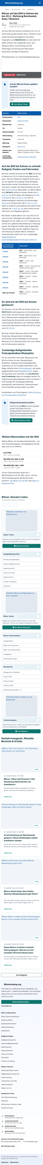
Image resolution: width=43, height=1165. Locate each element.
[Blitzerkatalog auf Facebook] (3, 1149)
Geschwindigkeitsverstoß (9, 1043)
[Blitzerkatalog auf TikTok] (15, 1149)
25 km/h (5, 262)
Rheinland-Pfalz (23, 121)
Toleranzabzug (11, 190)
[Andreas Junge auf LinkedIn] (7, 1149)
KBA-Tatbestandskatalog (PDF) (11, 1141)
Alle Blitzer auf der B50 (19, 481)
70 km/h (5, 288)
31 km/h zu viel (31, 203)
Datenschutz (14, 1162)
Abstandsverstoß (7, 1050)
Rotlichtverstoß (6, 1047)
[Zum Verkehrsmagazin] (21, 706)
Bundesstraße (16, 9)
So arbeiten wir (6, 1006)
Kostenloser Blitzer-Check (9, 1070)
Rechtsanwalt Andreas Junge (11, 1104)
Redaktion (4, 1101)
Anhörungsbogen (25, 368)
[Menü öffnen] (39, 3)
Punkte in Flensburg (8, 1061)
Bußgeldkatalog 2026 (8, 1040)
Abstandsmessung (7, 1027)
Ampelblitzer (5, 1031)
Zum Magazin (22, 731)
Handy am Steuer (7, 1054)
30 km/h (5, 267)
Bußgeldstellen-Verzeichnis (10, 1074)
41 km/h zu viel (17, 208)
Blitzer (7, 9)
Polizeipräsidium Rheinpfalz (27, 157)
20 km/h (5, 256)
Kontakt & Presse (7, 1108)
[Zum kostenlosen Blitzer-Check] (21, 520)
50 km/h (5, 277)
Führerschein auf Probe (9, 1081)
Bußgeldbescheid (25, 371)
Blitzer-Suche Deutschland (10, 1016)
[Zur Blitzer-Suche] (21, 602)
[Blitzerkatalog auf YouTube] (11, 1149)
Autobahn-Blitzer (7, 1020)
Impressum (4, 1162)
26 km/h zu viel (21, 198)
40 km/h (5, 272)
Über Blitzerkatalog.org (9, 1097)
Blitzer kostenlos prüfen (21, 1002)
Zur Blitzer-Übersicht (22, 627)
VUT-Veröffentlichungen (30, 1141)
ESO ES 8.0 (21, 147)
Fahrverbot (6, 203)
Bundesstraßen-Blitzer (8, 1024)
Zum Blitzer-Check (21, 104)
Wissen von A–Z (6, 1088)
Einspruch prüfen (22, 546)
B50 (24, 9)
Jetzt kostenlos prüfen (22, 420)
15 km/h (5, 251)
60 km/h (5, 282)
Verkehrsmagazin (7, 1084)
